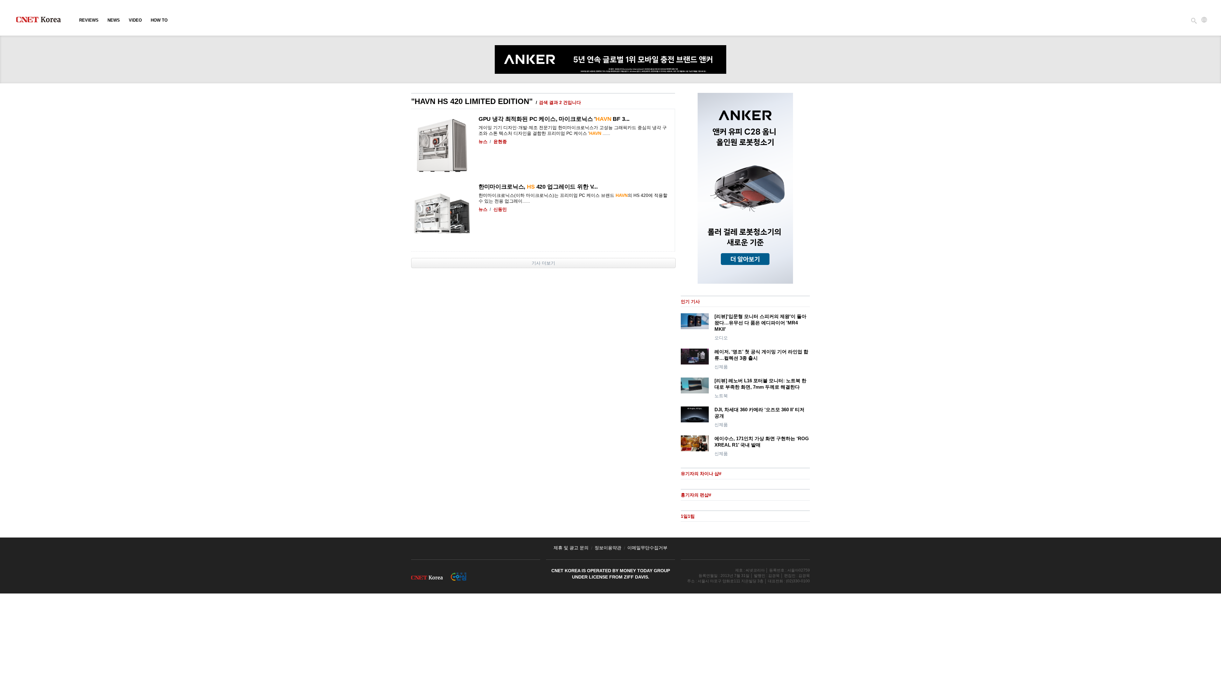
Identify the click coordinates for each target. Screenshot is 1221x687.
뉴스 (483, 141)
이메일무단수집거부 (647, 547)
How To (159, 20)
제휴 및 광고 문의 (571, 547)
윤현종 (500, 141)
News (113, 20)
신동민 (500, 209)
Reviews (89, 20)
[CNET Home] (41, 21)
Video (135, 20)
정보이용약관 (608, 547)
